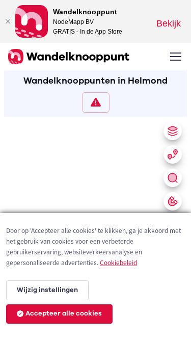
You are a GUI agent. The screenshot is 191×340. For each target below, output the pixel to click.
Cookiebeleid (118, 262)
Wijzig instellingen (47, 290)
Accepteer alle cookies (63, 313)
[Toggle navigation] (175, 56)
